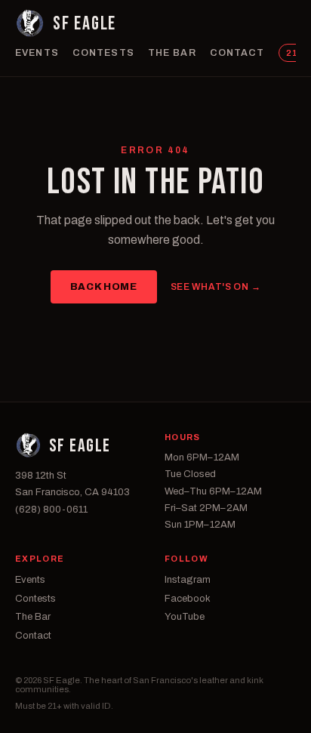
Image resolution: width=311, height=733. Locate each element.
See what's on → (216, 287)
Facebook (188, 598)
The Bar (172, 53)
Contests (103, 53)
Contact (237, 53)
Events (37, 53)
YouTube (185, 616)
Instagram (188, 579)
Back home (103, 287)
